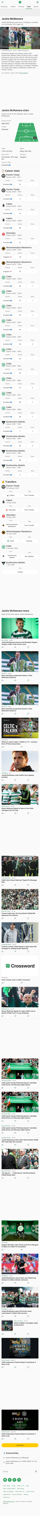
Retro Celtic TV (19, 1491)
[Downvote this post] (15, 647)
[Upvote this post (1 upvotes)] (2, 647)
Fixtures (21, 7)
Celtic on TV (20, 1485)
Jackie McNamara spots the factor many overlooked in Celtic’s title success (17, 1312)
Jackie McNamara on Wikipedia (17, 1458)
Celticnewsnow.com (9, 1501)
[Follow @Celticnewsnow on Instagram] (19, 1480)
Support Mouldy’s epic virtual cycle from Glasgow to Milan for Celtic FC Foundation (20, 1246)
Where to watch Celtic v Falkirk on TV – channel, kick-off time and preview (19, 743)
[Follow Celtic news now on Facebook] (14, 1480)
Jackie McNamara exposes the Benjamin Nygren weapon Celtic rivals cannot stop (19, 643)
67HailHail (4, 773)
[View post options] (37, 640)
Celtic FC (4, 673)
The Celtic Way (6, 1114)
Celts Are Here (6, 878)
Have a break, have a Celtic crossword (16, 980)
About (13, 1485)
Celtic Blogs (20, 1488)
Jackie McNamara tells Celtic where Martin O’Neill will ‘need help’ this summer (20, 1141)
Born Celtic (5, 640)
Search (36, 7)
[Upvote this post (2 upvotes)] (2, 746)
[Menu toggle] (2, 2)
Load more (20, 1445)
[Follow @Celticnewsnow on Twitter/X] (9, 1480)
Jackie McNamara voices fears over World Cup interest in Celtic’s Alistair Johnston (19, 1279)
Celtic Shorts (5, 806)
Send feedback (23, 73)
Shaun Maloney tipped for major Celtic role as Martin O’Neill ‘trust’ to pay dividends (18, 1012)
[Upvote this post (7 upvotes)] (2, 1249)
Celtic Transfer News (9, 1488)
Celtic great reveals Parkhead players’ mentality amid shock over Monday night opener (19, 1084)
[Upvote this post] (2, 680)
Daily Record (5, 1009)
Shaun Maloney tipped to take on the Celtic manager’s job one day (18, 809)
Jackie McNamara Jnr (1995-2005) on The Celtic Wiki (21, 1462)
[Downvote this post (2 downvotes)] (15, 813)
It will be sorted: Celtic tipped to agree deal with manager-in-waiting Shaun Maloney (19, 947)
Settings (25, 1494)
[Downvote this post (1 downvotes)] (22, 982)
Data (29, 7)
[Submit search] (36, 1471)
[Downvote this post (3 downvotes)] (22, 1249)
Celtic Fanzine (6, 1360)
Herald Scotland (6, 944)
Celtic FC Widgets (8, 1491)
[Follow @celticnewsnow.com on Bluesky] (5, 1480)
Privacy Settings (17, 1494)
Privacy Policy (30, 1491)
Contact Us (6, 1497)
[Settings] (37, 2)
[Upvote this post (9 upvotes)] (2, 982)
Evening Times (6, 1126)
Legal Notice (6, 1494)
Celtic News (6, 1485)
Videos (12, 7)
